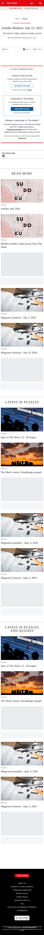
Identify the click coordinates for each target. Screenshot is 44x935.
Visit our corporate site (29, 927)
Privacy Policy (22, 893)
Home (17, 18)
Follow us (28, 49)
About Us (22, 883)
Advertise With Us (22, 900)
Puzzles (25, 18)
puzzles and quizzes (22, 23)
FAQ (22, 904)
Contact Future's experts (22, 887)
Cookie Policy (22, 897)
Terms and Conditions (22, 890)
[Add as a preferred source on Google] (22, 918)
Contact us (22, 138)
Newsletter (38, 49)
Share (6, 49)
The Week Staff (15, 38)
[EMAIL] (4, 156)
